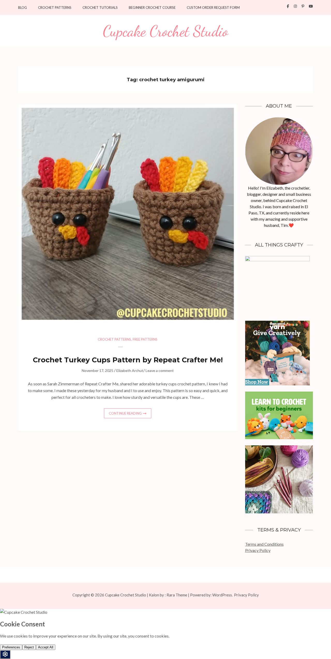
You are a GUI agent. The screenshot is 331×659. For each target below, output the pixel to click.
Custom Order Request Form (213, 8)
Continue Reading (125, 413)
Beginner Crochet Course (152, 8)
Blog (22, 8)
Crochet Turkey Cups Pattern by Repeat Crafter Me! (128, 360)
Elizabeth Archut (129, 370)
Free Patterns (145, 339)
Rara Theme (177, 595)
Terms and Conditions (264, 544)
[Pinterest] (303, 6)
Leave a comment (160, 370)
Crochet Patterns (54, 8)
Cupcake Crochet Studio (165, 31)
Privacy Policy (257, 550)
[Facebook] (288, 6)
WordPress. (222, 595)
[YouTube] (311, 6)
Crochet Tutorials (100, 8)
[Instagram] (295, 6)
